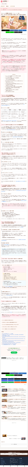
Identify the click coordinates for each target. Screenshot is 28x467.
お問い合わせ (21, 464)
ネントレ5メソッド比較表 (9, 76)
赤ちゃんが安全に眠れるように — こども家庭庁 (7, 333)
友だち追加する (14, 352)
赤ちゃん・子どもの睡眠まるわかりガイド (12, 50)
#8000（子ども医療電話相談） (9, 62)
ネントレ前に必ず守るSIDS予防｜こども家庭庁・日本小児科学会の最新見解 (13, 86)
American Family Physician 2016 (11, 129)
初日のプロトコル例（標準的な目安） (10, 78)
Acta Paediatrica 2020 (8, 120)
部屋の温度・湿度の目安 (8, 88)
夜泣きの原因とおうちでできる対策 (20, 181)
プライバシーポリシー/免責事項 (14, 454)
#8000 (11, 312)
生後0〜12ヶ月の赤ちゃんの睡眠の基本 (14, 315)
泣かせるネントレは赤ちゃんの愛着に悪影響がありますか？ (10, 322)
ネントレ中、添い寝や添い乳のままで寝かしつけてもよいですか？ (11, 324)
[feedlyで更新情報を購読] (7, 382)
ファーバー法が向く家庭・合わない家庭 (10, 79)
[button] (18, 32)
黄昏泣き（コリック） (10, 204)
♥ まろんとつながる (4, 3)
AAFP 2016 (4, 120)
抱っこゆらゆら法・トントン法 (9, 81)
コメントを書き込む (14, 444)
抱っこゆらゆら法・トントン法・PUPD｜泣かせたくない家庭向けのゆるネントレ (14, 80)
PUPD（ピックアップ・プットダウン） (10, 82)
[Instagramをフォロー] (7, 380)
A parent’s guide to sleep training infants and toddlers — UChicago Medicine (11, 342)
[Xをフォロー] (20, 379)
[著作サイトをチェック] (7, 379)
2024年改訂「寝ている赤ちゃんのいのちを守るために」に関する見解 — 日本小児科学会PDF (12, 334)
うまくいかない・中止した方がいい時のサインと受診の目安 (11, 89)
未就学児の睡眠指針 (6, 244)
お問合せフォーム (14, 453)
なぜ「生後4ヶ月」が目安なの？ (9, 84)
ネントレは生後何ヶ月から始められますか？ (8, 320)
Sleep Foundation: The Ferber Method (18, 136)
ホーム (1, 8)
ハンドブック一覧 (12, 6)
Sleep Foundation (14, 120)
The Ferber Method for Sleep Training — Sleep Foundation (9, 343)
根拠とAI (7, 6)
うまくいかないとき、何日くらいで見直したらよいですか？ (10, 326)
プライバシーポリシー (22, 463)
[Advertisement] (14, 365)
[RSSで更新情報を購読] (20, 382)
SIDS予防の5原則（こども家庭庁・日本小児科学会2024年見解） (13, 87)
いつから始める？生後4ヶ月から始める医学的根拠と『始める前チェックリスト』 (14, 83)
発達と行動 (2, 464)
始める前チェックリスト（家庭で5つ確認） (10, 85)
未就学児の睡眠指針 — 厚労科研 (6, 335)
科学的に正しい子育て (3, 463)
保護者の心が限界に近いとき (9, 90)
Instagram (14, 464)
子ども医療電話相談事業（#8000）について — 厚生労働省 (9, 344)
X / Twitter (11, 464)
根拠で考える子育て (5, 8)
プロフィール (23, 453)
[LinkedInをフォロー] (20, 380)
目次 (13, 74)
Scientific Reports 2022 (9, 295)
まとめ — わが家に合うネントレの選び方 (9, 91)
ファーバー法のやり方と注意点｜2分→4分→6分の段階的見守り (12, 77)
